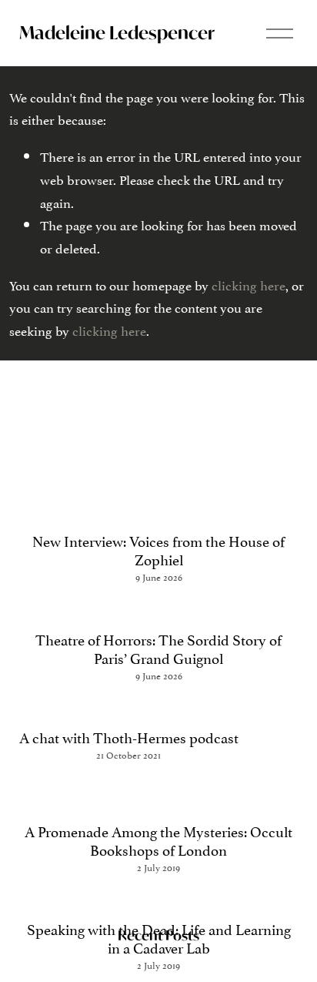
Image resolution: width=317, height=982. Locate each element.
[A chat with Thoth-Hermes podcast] (129, 708)
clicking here (248, 284)
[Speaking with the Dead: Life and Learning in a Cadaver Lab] (159, 900)
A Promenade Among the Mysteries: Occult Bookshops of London (158, 839)
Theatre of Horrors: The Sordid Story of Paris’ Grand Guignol (158, 648)
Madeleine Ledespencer (117, 32)
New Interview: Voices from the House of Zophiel (158, 549)
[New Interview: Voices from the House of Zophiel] (159, 511)
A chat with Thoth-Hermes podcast (129, 736)
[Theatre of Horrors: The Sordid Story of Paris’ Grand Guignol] (159, 610)
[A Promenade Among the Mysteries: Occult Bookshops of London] (159, 794)
